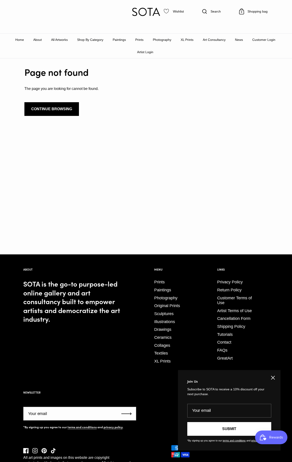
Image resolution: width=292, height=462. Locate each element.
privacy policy (113, 427)
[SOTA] (146, 12)
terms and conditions (82, 427)
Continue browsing (51, 109)
